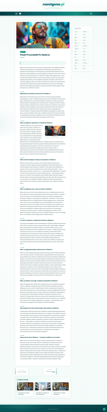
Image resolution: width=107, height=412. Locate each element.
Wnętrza (76, 68)
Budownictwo (85, 31)
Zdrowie (84, 68)
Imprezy (84, 40)
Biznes (76, 31)
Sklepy (84, 54)
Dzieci (75, 34)
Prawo (75, 51)
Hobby (75, 40)
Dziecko (84, 34)
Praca (84, 48)
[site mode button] (20, 13)
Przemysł (84, 51)
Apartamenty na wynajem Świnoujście (60, 393)
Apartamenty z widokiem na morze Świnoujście (42, 393)
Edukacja (76, 37)
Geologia (84, 37)
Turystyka (23, 51)
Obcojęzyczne (76, 48)
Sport (75, 57)
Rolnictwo (76, 54)
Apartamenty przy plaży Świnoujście (23, 393)
